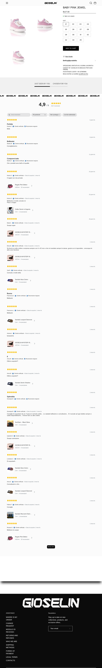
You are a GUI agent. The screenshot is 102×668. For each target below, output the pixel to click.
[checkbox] (69, 115)
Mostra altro (51, 546)
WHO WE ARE (11, 641)
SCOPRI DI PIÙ (83, 74)
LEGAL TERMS (11, 657)
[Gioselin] (51, 3)
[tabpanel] (51, 331)
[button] (90, 3)
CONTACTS (10, 661)
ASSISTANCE (10, 613)
